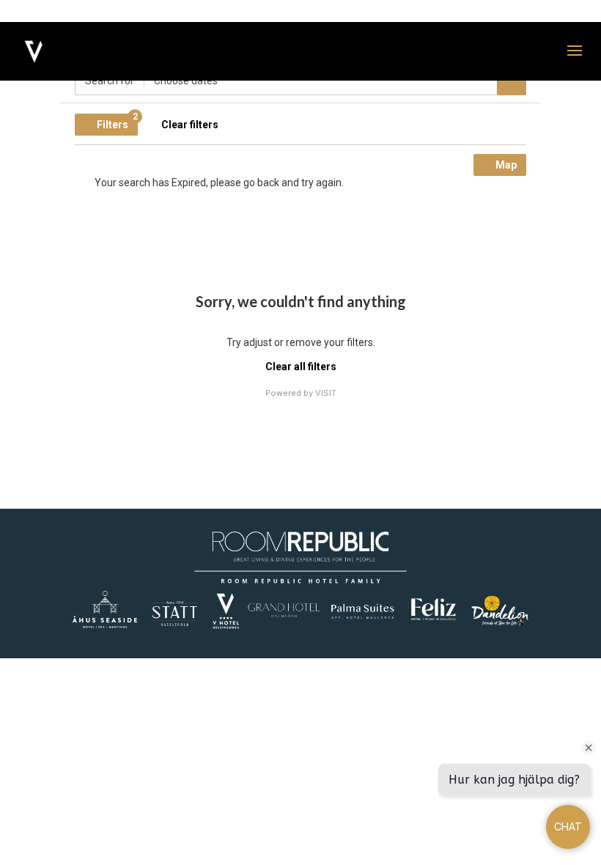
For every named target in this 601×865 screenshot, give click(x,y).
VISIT (325, 393)
